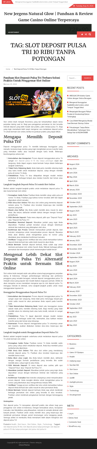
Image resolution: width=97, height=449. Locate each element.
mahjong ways (75, 361)
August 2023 (74, 312)
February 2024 (74, 287)
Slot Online (31, 424)
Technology (47, 424)
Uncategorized (75, 395)
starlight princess (76, 382)
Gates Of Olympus (77, 352)
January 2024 (74, 291)
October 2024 (74, 253)
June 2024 (73, 270)
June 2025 (73, 219)
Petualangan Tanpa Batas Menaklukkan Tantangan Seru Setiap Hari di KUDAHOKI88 (78, 129)
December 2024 (75, 245)
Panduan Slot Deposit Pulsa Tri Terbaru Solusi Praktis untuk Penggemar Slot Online (32, 79)
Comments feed (75, 422)
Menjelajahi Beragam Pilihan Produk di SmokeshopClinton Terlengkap (79, 114)
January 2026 (74, 190)
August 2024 (74, 262)
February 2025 (75, 236)
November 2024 (75, 249)
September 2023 (75, 308)
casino (72, 348)
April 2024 (73, 279)
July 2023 (72, 317)
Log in (71, 414)
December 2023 (75, 295)
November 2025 (75, 198)
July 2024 (73, 266)
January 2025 (74, 240)
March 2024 (74, 283)
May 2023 (73, 325)
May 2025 (73, 223)
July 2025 (73, 215)
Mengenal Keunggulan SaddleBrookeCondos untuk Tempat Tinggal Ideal (78, 104)
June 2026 (73, 173)
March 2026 (74, 185)
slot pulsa (32, 429)
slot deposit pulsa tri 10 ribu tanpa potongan (34, 161)
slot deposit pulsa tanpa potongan (36, 427)
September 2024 (75, 257)
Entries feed (73, 418)
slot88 (72, 378)
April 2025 (73, 228)
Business (73, 344)
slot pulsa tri (41, 429)
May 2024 (73, 274)
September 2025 (75, 207)
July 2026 (73, 168)
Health (13, 424)
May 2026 (73, 177)
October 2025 (74, 202)
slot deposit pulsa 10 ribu (13, 427)
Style (39, 424)
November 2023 (75, 300)
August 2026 (74, 164)
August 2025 (74, 211)
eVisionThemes (24, 445)
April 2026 (73, 181)
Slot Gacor (22, 424)
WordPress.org (74, 426)
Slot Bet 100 (74, 365)
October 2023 (74, 304)
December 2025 (75, 194)
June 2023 (73, 321)
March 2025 (74, 232)
